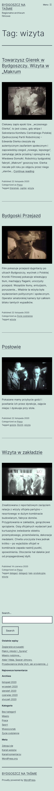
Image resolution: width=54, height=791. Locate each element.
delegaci (14, 573)
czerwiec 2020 (10, 695)
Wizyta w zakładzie (22, 452)
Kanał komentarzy (11, 754)
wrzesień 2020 (10, 686)
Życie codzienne (25, 316)
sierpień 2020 (9, 690)
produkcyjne (39, 573)
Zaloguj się (7, 745)
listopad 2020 (9, 682)
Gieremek (14, 188)
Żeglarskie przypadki (13, 647)
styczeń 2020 (9, 699)
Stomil (20, 425)
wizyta (31, 188)
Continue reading (24, 171)
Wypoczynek (9, 729)
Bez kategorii (9, 711)
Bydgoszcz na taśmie (19, 773)
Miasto (5, 716)
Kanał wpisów (9, 750)
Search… (6, 613)
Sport (5, 724)
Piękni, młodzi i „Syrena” (14, 651)
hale (30, 573)
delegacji (23, 573)
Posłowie (11, 347)
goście (13, 425)
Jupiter (23, 188)
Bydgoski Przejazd (21, 215)
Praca (19, 184)
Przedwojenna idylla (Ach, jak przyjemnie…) (25, 664)
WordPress (29, 780)
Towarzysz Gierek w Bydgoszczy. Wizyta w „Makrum (25, 65)
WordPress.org (10, 758)
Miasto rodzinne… (11, 655)
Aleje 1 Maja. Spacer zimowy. (17, 659)
